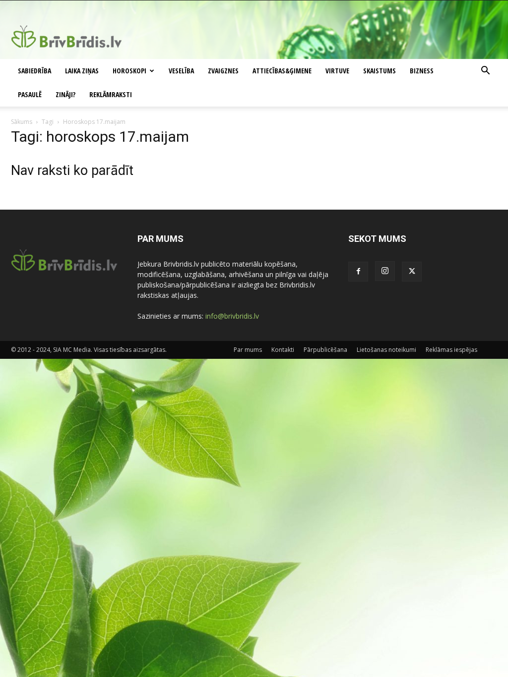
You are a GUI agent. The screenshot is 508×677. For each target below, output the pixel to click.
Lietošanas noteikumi (386, 349)
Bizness (422, 70)
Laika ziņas (82, 70)
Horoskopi (129, 70)
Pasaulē (30, 94)
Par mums (248, 349)
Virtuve (337, 70)
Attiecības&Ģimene (282, 70)
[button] (485, 71)
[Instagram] (385, 271)
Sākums (21, 121)
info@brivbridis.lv (232, 316)
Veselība (181, 70)
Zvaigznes (223, 70)
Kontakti (282, 349)
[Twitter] (412, 272)
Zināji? (65, 94)
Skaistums (379, 70)
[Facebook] (358, 272)
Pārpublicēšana (325, 349)
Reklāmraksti (110, 94)
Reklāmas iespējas (451, 349)
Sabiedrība (34, 70)
